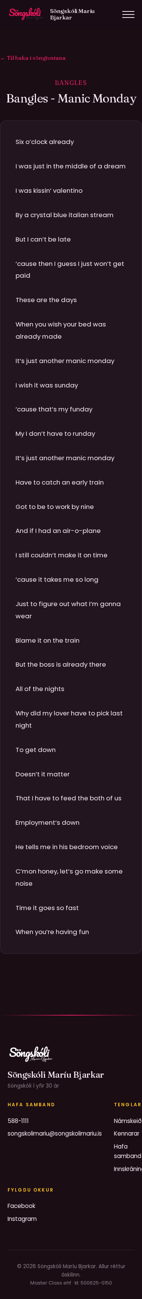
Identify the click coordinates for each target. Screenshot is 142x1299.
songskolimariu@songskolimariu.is (55, 1133)
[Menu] (128, 14)
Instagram (22, 1219)
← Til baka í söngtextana (33, 57)
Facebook (21, 1206)
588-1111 (18, 1121)
